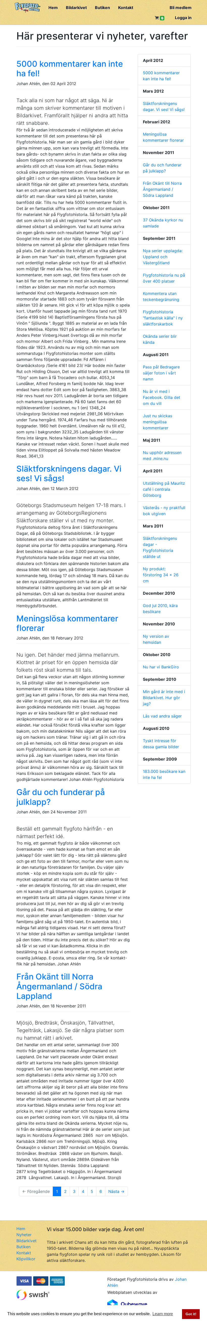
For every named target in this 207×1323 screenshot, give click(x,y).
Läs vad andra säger (162, 716)
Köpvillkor (25, 1258)
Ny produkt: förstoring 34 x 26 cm (160, 574)
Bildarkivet (76, 7)
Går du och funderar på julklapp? (60, 797)
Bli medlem (181, 7)
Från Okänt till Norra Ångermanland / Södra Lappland (59, 986)
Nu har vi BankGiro (161, 666)
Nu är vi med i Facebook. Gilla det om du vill (161, 397)
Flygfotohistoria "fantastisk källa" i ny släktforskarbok (163, 317)
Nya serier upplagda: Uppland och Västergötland (163, 256)
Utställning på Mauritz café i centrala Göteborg (164, 489)
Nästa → (116, 1191)
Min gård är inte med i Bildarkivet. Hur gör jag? (164, 697)
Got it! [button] (191, 1314)
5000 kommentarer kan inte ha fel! (69, 68)
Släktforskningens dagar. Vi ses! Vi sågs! (68, 473)
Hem (53, 7)
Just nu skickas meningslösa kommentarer (157, 421)
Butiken (102, 7)
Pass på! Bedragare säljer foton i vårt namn (161, 373)
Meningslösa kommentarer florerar (67, 623)
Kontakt (125, 7)
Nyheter (24, 1234)
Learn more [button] (162, 1314)
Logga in (183, 17)
